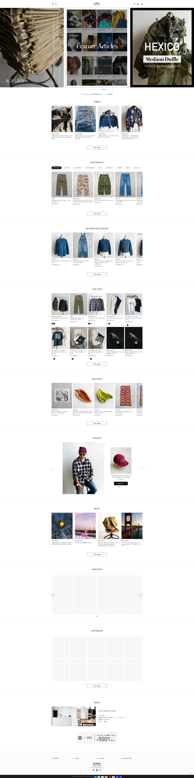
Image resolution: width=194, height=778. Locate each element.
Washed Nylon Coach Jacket (60, 318)
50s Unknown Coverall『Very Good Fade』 (62, 261)
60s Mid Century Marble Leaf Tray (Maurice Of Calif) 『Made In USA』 (83, 412)
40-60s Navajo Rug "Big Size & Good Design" (123, 412)
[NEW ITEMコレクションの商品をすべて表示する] (97, 364)
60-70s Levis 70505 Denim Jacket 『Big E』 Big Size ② (124, 261)
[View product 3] (78, 485)
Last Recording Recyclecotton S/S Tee (133, 318)
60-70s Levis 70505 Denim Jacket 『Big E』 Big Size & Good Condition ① (103, 262)
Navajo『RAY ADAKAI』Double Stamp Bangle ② (133, 352)
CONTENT (101, 758)
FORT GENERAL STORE (80, 776)
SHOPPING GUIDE (127, 758)
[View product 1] (80, 448)
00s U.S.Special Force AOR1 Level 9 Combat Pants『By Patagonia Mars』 (83, 201)
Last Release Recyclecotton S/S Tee (59, 352)
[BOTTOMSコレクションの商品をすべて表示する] (97, 213)
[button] (52, 4)
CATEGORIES (55, 758)
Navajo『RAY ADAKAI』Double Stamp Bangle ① (115, 352)
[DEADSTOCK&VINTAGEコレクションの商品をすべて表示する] (97, 274)
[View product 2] (78, 470)
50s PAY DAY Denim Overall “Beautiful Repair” (81, 261)
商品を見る (121, 483)
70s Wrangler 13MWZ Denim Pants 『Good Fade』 (125, 201)
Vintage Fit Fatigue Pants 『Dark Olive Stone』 (61, 201)
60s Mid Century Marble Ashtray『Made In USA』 (103, 412)
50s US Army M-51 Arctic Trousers (104, 200)
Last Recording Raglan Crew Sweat (78, 352)
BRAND (77, 758)
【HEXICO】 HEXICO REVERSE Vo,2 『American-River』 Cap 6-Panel (121, 476)
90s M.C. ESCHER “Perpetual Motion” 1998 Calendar (60, 412)
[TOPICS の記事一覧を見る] (97, 147)
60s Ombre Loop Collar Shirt (96, 318)
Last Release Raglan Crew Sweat (95, 352)
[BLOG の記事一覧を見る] (97, 554)
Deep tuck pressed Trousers (115, 318)
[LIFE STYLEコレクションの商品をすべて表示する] (97, 423)
